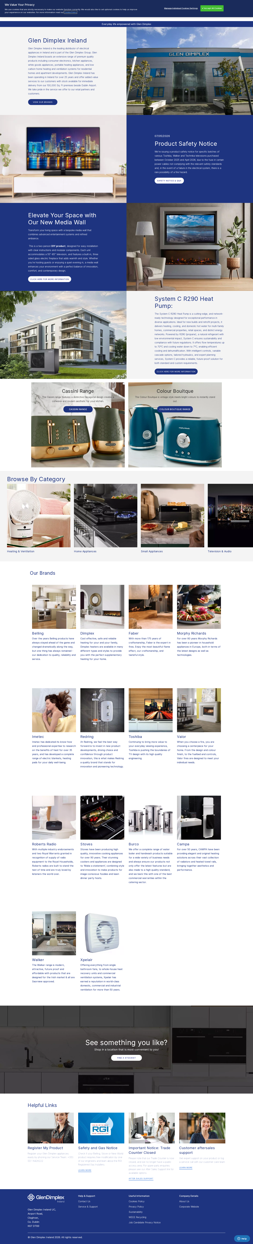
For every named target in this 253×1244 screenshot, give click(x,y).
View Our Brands (43, 102)
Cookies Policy (137, 1201)
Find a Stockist (126, 1058)
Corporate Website (189, 1206)
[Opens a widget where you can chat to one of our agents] (242, 1239)
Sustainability (136, 1211)
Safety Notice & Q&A (169, 180)
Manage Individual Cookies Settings (181, 8)
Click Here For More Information (49, 279)
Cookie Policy (70, 12)
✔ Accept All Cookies (212, 8)
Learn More (84, 1170)
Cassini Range (78, 409)
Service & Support (88, 1206)
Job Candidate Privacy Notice (145, 1222)
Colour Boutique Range (175, 409)
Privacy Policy (136, 1206)
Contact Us (84, 1201)
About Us (184, 1201)
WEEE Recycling (137, 1217)
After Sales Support (141, 1178)
